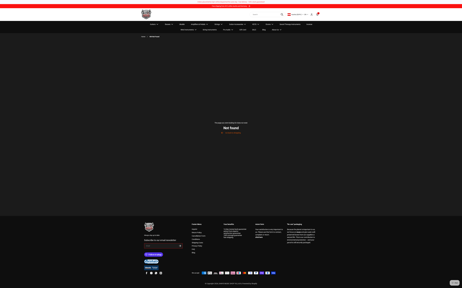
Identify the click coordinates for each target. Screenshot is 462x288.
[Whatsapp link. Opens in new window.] (156, 273)
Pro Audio (226, 30)
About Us (275, 30)
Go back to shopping (233, 133)
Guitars (153, 24)
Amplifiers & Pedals (198, 24)
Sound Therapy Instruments (290, 24)
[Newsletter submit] (180, 245)
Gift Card (242, 30)
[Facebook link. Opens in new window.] (146, 273)
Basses (167, 24)
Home (143, 37)
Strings (217, 24)
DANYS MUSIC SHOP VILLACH (230, 284)
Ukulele (182, 24)
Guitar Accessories (236, 24)
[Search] (282, 14)
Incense (309, 24)
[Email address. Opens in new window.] (160, 273)
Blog (264, 30)
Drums (268, 24)
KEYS (254, 24)
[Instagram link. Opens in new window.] (151, 273)
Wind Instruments (187, 30)
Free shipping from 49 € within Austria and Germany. (229, 6)
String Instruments (210, 30)
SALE (254, 30)
